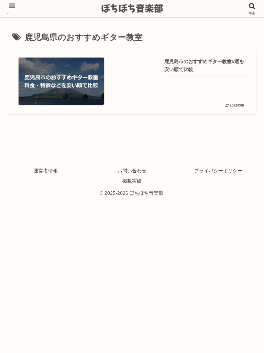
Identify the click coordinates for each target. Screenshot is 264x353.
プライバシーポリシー (218, 170)
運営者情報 (46, 170)
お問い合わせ (132, 170)
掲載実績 (132, 181)
